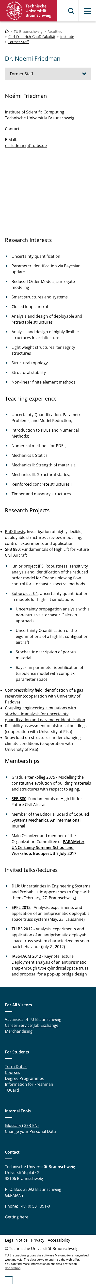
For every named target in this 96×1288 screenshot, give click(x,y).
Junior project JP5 (28, 566)
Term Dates (16, 1066)
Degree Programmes (24, 1078)
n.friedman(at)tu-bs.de (26, 145)
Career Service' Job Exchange (32, 1025)
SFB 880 (12, 549)
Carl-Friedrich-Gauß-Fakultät (31, 36)
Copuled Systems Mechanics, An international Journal (50, 820)
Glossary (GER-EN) (22, 1125)
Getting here (16, 1217)
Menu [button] (87, 11)
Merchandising (18, 1031)
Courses (12, 1072)
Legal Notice (16, 1240)
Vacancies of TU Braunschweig (33, 1019)
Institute (67, 36)
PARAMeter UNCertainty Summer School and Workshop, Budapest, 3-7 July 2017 (48, 847)
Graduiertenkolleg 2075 (33, 777)
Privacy (37, 1240)
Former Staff (18, 41)
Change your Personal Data (30, 1131)
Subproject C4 (25, 593)
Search (71, 11)
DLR (15, 886)
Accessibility (59, 1240)
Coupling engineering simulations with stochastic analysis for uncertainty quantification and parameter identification (45, 713)
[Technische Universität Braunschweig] (29, 10)
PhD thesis (15, 531)
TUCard (12, 1090)
